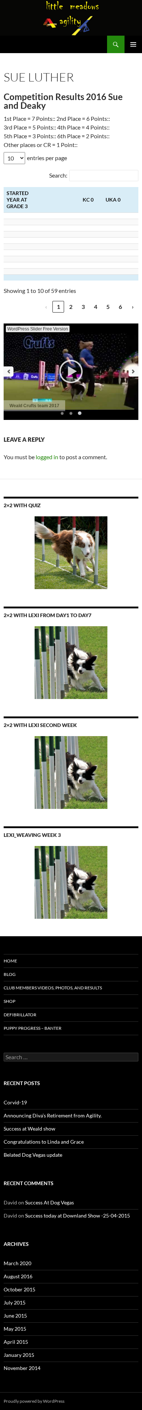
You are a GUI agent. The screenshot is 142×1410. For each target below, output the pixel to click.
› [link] (133, 306)
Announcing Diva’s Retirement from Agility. (53, 1115)
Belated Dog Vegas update (33, 1155)
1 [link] (58, 306)
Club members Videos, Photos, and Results (53, 987)
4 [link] (95, 306)
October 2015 (19, 1289)
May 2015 (15, 1329)
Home (10, 961)
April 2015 (16, 1342)
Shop (9, 1001)
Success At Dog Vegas (49, 1202)
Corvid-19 (15, 1102)
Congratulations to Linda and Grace (44, 1142)
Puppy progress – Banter (33, 1028)
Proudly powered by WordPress (34, 1401)
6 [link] (120, 306)
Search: (58, 175)
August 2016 (18, 1276)
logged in (47, 456)
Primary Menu (133, 44)
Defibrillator (20, 1014)
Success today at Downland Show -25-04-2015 (77, 1215)
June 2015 (15, 1315)
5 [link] (108, 306)
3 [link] (83, 306)
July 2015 (14, 1302)
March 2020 (17, 1263)
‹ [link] (46, 306)
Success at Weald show (29, 1128)
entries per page (47, 157)
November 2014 (22, 1368)
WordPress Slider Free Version (37, 328)
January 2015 (19, 1355)
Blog (10, 974)
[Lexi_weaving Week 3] (71, 882)
